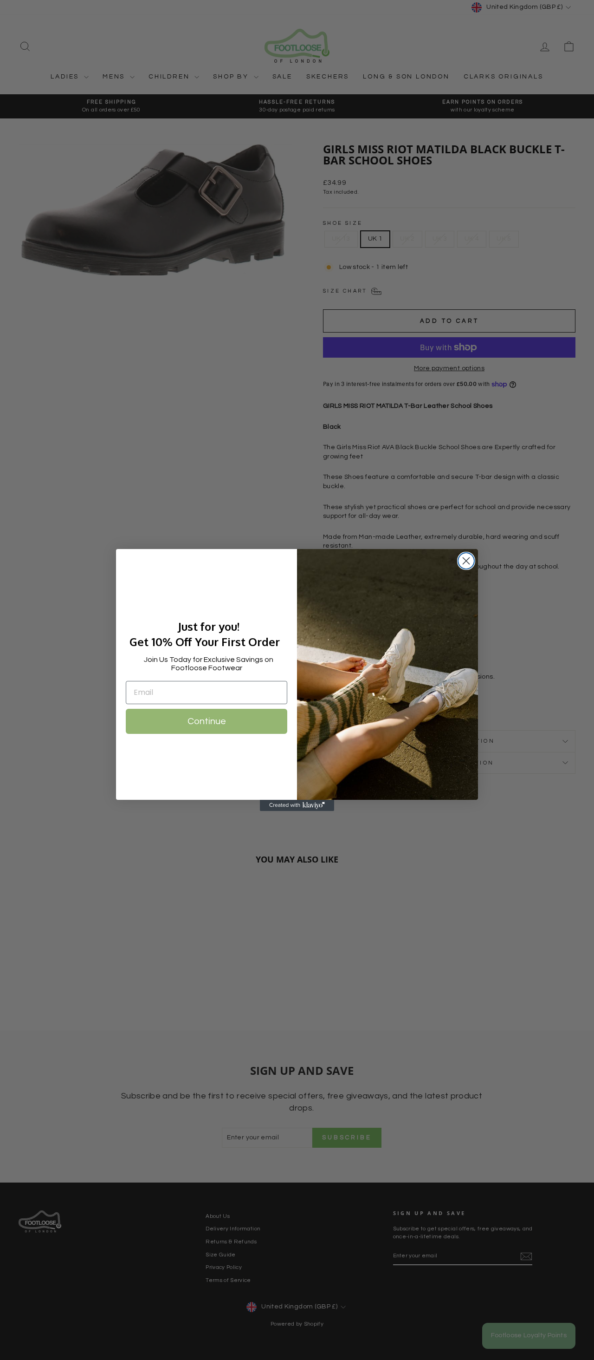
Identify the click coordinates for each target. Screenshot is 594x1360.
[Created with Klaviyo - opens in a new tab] (297, 805)
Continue (206, 721)
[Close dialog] (466, 561)
